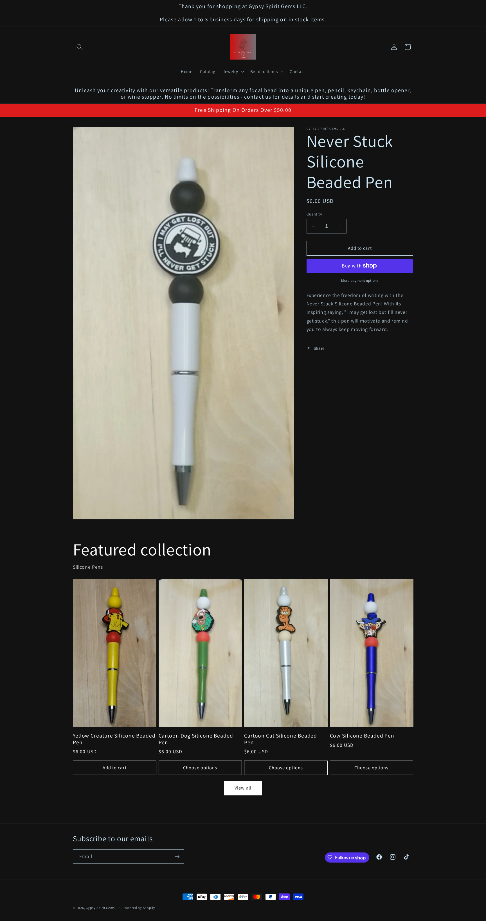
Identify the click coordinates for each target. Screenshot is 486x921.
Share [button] (319, 348)
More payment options (359, 280)
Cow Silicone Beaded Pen (362, 735)
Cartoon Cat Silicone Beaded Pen (280, 739)
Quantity (314, 214)
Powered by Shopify (139, 908)
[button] (79, 47)
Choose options (200, 767)
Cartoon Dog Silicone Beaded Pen (196, 739)
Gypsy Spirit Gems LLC (104, 908)
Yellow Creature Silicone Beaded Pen (114, 739)
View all (243, 788)
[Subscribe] (177, 856)
